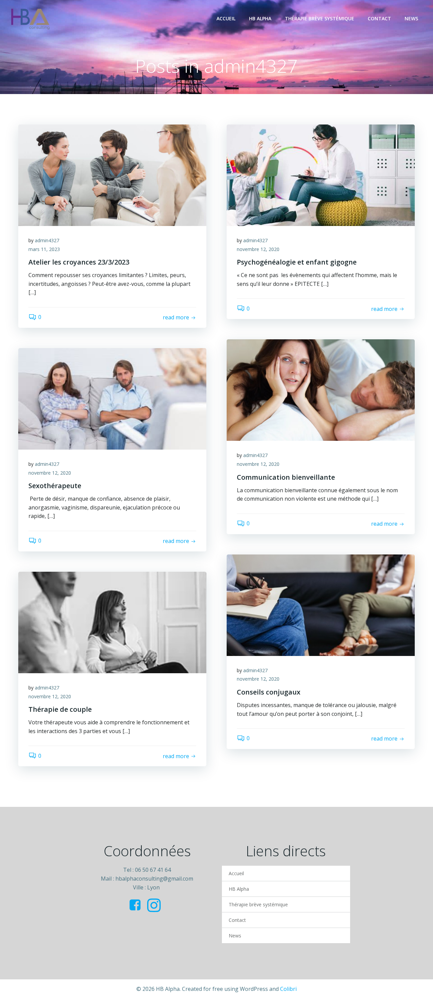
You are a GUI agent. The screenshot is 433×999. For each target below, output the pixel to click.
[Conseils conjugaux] (321, 604)
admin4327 (47, 240)
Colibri (288, 989)
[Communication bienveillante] (321, 389)
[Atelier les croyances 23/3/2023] (112, 174)
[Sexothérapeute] (112, 398)
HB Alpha (260, 18)
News (411, 18)
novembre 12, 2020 (258, 249)
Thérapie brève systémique (319, 18)
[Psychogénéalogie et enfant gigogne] (321, 174)
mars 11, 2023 (44, 249)
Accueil (225, 18)
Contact (379, 18)
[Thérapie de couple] (112, 622)
